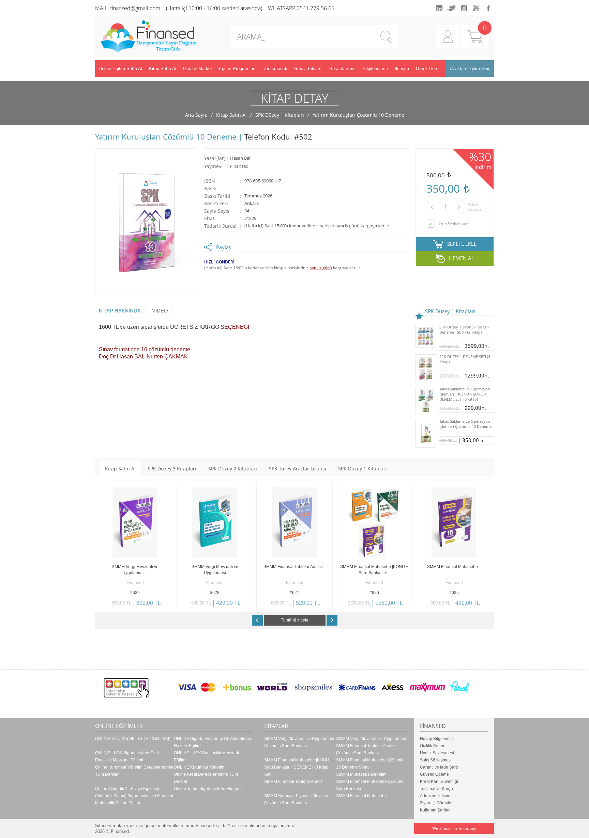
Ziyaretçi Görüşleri (437, 803)
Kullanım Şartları (435, 810)
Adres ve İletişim (435, 795)
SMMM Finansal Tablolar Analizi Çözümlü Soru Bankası (365, 749)
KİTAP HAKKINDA (120, 310)
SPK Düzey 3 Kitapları (172, 468)
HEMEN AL (461, 258)
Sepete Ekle (116, 605)
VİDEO (160, 310)
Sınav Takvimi (308, 68)
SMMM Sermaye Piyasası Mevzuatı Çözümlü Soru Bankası (296, 799)
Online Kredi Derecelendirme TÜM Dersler (206, 778)
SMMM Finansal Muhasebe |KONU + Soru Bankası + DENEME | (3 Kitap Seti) (298, 767)
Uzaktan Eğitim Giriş (470, 68)
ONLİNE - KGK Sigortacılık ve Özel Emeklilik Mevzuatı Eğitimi (127, 756)
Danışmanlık (274, 68)
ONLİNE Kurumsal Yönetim (199, 767)
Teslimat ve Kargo (436, 788)
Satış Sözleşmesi (436, 760)
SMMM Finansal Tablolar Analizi (293, 781)
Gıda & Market (197, 68)
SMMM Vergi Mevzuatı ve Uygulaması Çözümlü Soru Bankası (299, 742)
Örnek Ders (427, 68)
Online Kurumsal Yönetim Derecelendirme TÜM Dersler (134, 771)
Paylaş (223, 247)
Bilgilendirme (375, 68)
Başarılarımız (342, 68)
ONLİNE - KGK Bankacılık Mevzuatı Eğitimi (206, 756)
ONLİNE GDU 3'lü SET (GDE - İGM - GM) (132, 738)
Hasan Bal (240, 158)
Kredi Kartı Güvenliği (439, 781)
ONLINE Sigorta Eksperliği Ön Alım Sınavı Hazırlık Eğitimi (212, 742)
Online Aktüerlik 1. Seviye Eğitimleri (128, 788)
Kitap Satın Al (162, 68)
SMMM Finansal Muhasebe (361, 795)
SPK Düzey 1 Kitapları (279, 114)
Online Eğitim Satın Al (120, 68)
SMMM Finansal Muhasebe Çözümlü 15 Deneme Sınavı (370, 764)
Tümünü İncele (294, 620)
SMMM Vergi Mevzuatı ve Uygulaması (371, 738)
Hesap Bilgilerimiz (437, 738)
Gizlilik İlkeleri (432, 745)
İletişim (402, 68)
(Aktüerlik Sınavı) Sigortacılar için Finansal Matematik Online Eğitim (134, 799)
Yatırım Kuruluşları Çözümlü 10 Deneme (358, 114)
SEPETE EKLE (462, 243)
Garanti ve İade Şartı (439, 767)
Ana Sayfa (196, 114)
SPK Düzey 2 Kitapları (232, 468)
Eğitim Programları (237, 68)
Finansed (239, 166)
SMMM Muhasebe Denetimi (362, 774)
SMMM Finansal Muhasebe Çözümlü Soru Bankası (370, 785)
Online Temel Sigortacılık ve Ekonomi (208, 788)
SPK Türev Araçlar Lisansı (297, 468)
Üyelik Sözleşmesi (437, 753)
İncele (154, 605)
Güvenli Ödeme (434, 774)
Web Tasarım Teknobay (454, 828)
